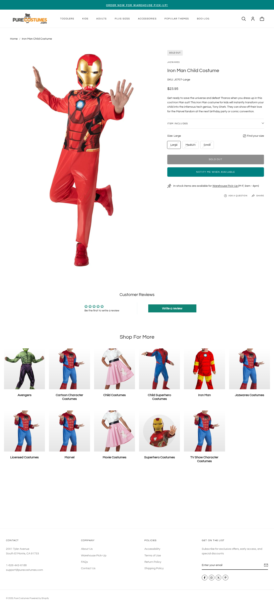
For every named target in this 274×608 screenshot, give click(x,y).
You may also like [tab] (137, 499)
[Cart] (262, 19)
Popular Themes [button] (176, 18)
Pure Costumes (21, 598)
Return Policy (152, 562)
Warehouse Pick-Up (225, 186)
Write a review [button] (172, 308)
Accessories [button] (147, 18)
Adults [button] (101, 18)
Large (174, 146)
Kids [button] (85, 18)
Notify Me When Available (215, 172)
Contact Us (88, 568)
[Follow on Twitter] (218, 577)
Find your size (255, 135)
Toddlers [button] (67, 18)
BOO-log (203, 18)
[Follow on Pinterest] (225, 577)
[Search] (244, 19)
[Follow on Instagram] (211, 577)
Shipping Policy (154, 568)
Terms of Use (152, 555)
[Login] (252, 19)
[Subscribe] (266, 565)
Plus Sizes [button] (122, 18)
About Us (87, 549)
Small (207, 146)
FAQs (84, 562)
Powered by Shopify (39, 598)
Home (14, 38)
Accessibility (152, 549)
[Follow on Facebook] (204, 577)
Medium (190, 146)
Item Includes (177, 123)
